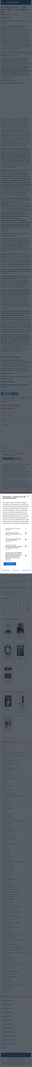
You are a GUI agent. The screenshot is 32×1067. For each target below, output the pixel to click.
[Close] (28, 497)
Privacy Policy (26, 570)
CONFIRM (10, 563)
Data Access (16, 570)
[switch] (25, 533)
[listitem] (16, 529)
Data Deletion (6, 570)
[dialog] (16, 533)
